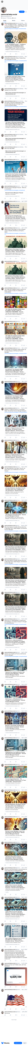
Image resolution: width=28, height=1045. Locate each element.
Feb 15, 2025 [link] (24, 652)
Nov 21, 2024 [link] (24, 949)
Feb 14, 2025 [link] (24, 684)
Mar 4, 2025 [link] (24, 288)
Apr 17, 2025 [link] (24, 186)
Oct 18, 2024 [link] (24, 963)
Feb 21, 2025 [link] (24, 466)
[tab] (4, 20)
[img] (14, 5)
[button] (2, 2)
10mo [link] (25, 23)
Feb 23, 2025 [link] (24, 408)
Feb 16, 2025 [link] (24, 619)
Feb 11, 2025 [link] (24, 867)
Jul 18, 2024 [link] (24, 1011)
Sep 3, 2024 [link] (24, 989)
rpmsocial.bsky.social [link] (10, 23)
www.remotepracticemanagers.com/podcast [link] (15, 190)
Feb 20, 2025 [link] (24, 525)
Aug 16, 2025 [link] (24, 261)
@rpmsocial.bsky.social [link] (19, 23)
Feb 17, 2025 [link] (24, 737)
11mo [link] (25, 101)
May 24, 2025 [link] (24, 159)
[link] (3, 18)
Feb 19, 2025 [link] (24, 558)
